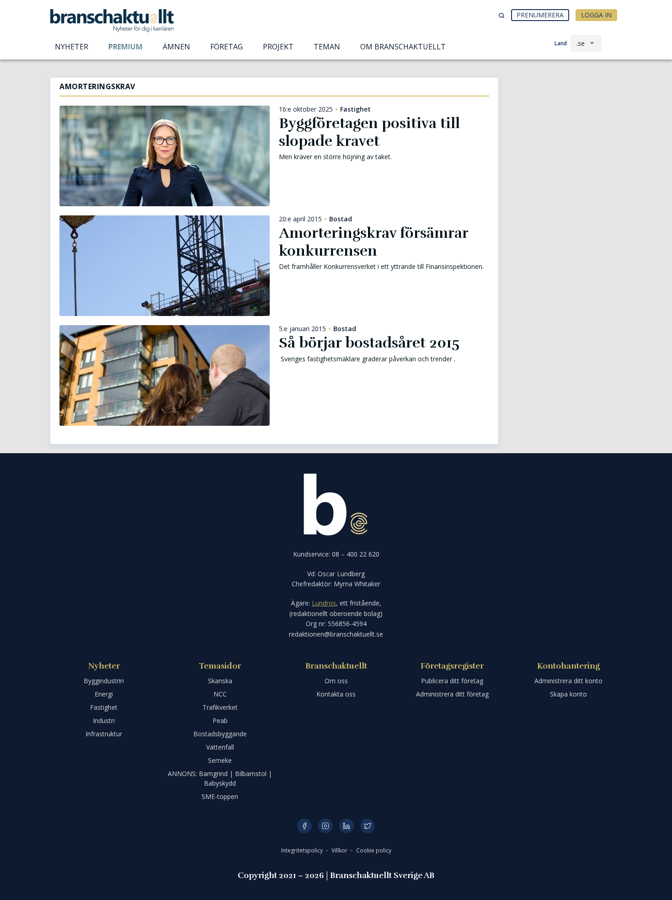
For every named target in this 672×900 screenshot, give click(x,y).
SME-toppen (220, 796)
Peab (220, 720)
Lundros (324, 603)
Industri (104, 720)
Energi (104, 694)
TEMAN (327, 47)
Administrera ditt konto (568, 680)
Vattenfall (220, 747)
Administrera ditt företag (452, 694)
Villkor (340, 850)
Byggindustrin (104, 680)
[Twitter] (367, 826)
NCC (220, 694)
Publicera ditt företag (452, 680)
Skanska (220, 680)
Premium (125, 47)
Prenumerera (540, 15)
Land (561, 43)
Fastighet (355, 109)
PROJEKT (278, 47)
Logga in (596, 15)
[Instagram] (325, 826)
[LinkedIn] (346, 826)
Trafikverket (220, 707)
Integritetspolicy (302, 850)
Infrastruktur (103, 733)
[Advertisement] (564, 126)
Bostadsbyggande (220, 733)
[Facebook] (304, 826)
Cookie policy (373, 850)
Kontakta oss (336, 694)
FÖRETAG (226, 47)
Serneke (220, 760)
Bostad (340, 219)
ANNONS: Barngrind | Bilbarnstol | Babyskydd (220, 778)
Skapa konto (568, 694)
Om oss (336, 680)
